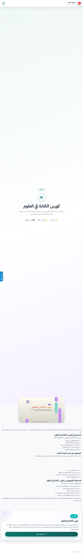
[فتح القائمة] (3, 3)
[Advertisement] (41, 463)
